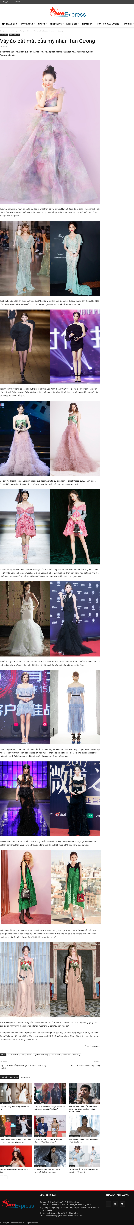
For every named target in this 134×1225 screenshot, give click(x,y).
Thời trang (56, 24)
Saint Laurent (55, 1055)
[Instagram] (115, 1203)
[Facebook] (108, 1204)
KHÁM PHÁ (87, 24)
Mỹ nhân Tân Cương (41, 1055)
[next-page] (5, 1177)
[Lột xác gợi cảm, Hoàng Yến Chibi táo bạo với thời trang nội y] (84, 1156)
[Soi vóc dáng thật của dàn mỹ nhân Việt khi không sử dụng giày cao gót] (16, 1126)
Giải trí (41, 24)
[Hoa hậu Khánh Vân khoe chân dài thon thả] (16, 1156)
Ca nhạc (71, 1166)
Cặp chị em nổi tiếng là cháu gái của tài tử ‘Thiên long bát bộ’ (23, 1066)
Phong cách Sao (25, 31)
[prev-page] (1, 1177)
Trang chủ (3, 31)
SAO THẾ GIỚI (39, 1103)
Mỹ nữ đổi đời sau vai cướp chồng (85, 1065)
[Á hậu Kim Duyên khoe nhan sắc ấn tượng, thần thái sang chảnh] (50, 1156)
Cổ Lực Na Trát (13, 1055)
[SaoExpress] (67, 12)
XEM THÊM (25, 1077)
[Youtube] (122, 1204)
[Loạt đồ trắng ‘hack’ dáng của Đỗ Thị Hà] (16, 1093)
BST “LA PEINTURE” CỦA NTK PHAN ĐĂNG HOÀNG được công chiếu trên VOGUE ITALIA (83, 1109)
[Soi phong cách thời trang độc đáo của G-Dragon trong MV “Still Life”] (50, 1093)
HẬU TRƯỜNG (27, 24)
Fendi (22, 1055)
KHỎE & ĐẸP (71, 24)
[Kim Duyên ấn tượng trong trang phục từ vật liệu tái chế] (84, 1126)
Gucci (29, 1055)
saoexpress (66, 1055)
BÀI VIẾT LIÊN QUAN (10, 1077)
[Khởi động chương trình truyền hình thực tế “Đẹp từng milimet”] (50, 1126)
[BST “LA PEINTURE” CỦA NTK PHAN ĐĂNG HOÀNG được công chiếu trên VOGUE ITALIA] (84, 1093)
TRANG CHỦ (11, 24)
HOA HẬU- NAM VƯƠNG (108, 24)
